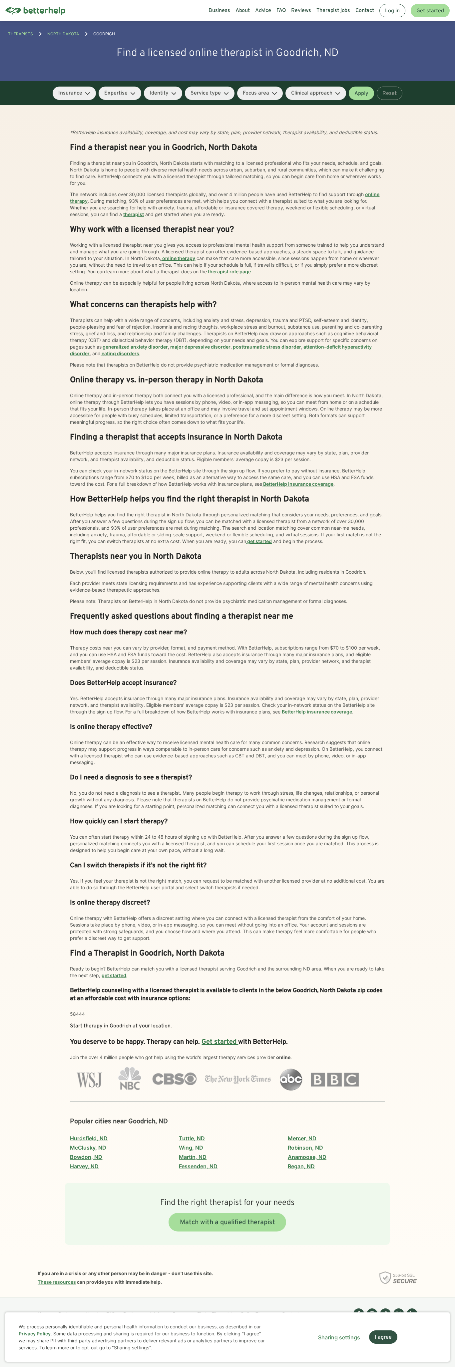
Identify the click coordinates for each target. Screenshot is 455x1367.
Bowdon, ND (86, 1157)
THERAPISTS (20, 33)
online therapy (178, 258)
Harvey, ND (84, 1166)
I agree (383, 1337)
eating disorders (120, 353)
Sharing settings (339, 1337)
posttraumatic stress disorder (266, 347)
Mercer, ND (302, 1138)
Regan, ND (301, 1166)
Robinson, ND (305, 1147)
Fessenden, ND (198, 1166)
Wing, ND (191, 1147)
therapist (133, 214)
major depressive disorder (199, 347)
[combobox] (74, 93)
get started (259, 541)
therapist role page (229, 271)
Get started (430, 11)
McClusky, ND (88, 1147)
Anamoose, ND (307, 1157)
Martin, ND (193, 1157)
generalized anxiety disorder (135, 347)
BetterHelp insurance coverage (297, 484)
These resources (57, 1282)
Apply (361, 93)
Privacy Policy (35, 1333)
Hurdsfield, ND (89, 1138)
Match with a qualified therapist (227, 1222)
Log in (392, 11)
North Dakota (63, 33)
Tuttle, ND (192, 1138)
